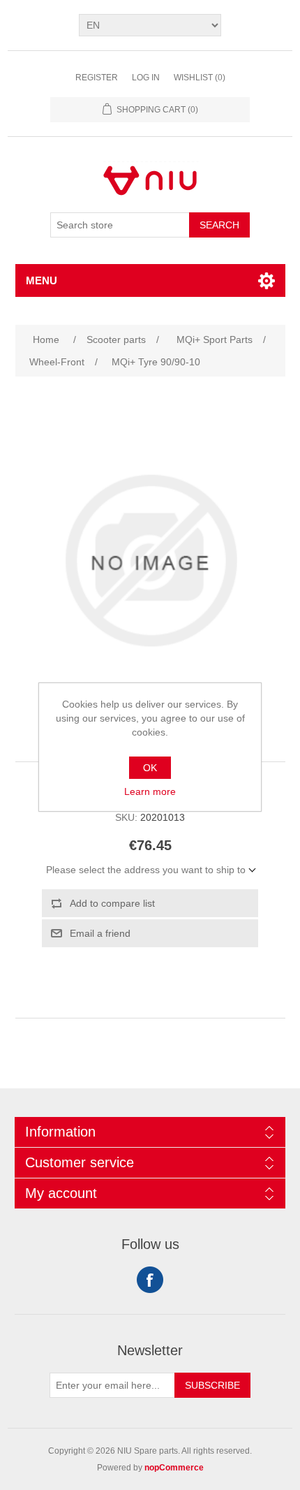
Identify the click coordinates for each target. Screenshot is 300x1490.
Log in (146, 77)
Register (96, 77)
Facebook (150, 1279)
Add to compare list (112, 903)
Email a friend (100, 933)
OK (150, 767)
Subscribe (212, 1385)
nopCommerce (174, 1468)
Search (219, 225)
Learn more (150, 791)
